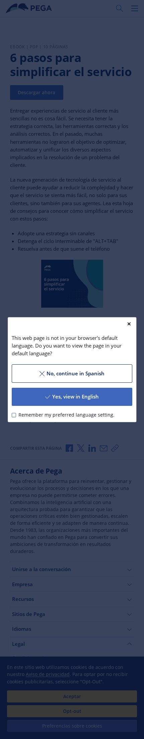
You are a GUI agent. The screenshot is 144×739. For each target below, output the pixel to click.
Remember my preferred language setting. (66, 415)
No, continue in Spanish (75, 373)
